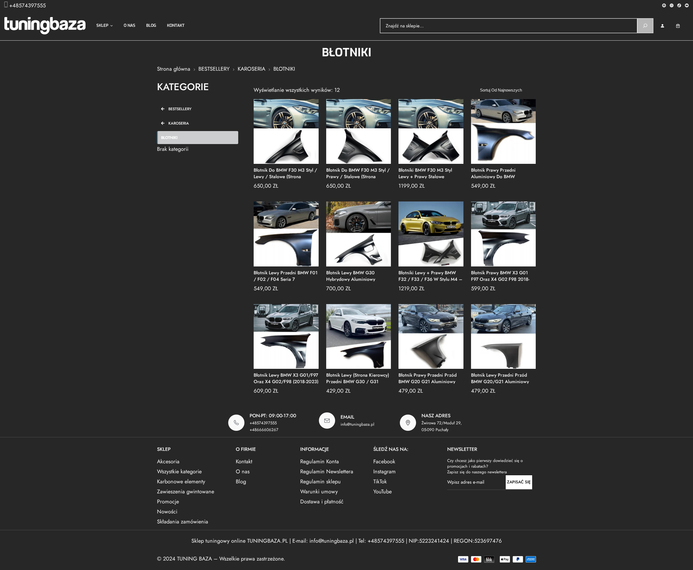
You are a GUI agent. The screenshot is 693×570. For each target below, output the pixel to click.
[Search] (645, 25)
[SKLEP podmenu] (111, 25)
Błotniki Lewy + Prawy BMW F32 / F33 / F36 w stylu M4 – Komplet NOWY (430, 275)
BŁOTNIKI (169, 137)
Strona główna (173, 69)
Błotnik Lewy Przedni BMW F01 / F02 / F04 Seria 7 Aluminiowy (286, 275)
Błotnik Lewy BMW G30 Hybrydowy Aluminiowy (350, 275)
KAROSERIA (251, 69)
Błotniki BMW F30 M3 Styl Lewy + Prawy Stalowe (425, 173)
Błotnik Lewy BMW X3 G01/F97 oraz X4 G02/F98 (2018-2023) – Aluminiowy (286, 378)
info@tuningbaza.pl (357, 424)
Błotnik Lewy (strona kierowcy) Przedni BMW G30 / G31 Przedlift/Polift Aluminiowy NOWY (357, 378)
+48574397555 (27, 5)
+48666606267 (264, 430)
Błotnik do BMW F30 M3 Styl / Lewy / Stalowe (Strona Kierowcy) (285, 173)
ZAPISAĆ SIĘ (519, 482)
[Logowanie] (662, 25)
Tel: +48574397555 (381, 541)
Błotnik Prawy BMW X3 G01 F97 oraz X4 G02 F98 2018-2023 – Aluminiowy (500, 275)
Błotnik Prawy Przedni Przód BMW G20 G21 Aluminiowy (427, 378)
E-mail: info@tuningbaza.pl (323, 541)
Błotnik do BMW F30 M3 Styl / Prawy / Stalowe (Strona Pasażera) (358, 173)
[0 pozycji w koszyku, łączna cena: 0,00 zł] (682, 26)
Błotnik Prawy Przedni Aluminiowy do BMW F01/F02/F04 (493, 173)
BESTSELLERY (214, 69)
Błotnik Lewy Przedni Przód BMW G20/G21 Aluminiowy (500, 378)
